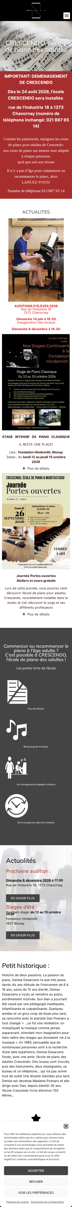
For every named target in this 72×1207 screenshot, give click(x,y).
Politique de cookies (17, 1201)
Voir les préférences (36, 1193)
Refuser (36, 1182)
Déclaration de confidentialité (47, 1201)
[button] (66, 1126)
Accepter (36, 1171)
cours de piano (21, 150)
